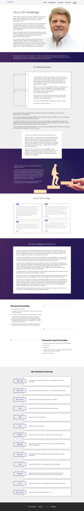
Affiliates (53, 506)
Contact (40, 506)
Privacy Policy (32, 506)
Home (45, 2)
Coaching (60, 2)
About (75, 2)
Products (68, 2)
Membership (52, 2)
